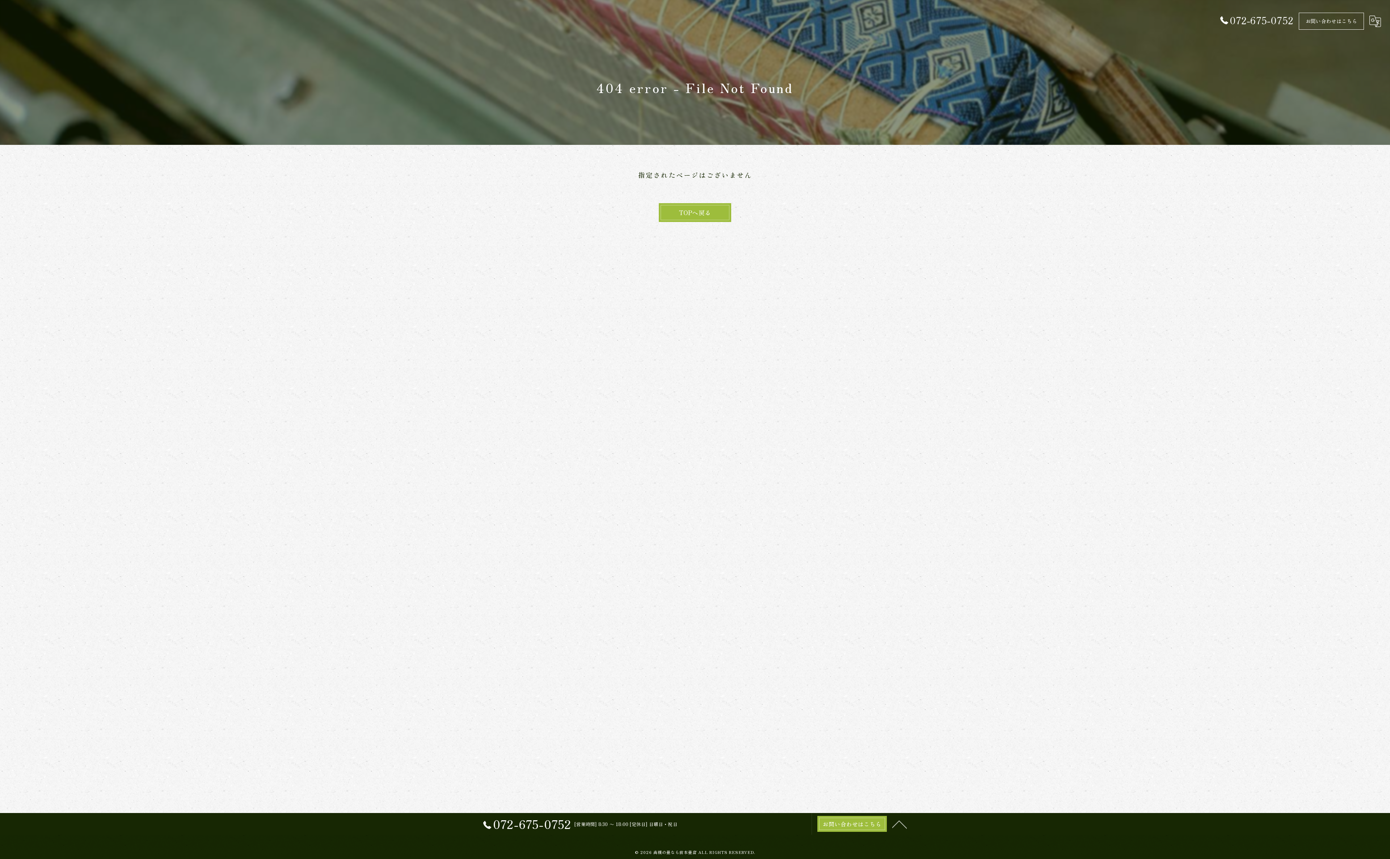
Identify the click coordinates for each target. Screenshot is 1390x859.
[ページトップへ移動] (899, 824)
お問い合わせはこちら (1331, 21)
